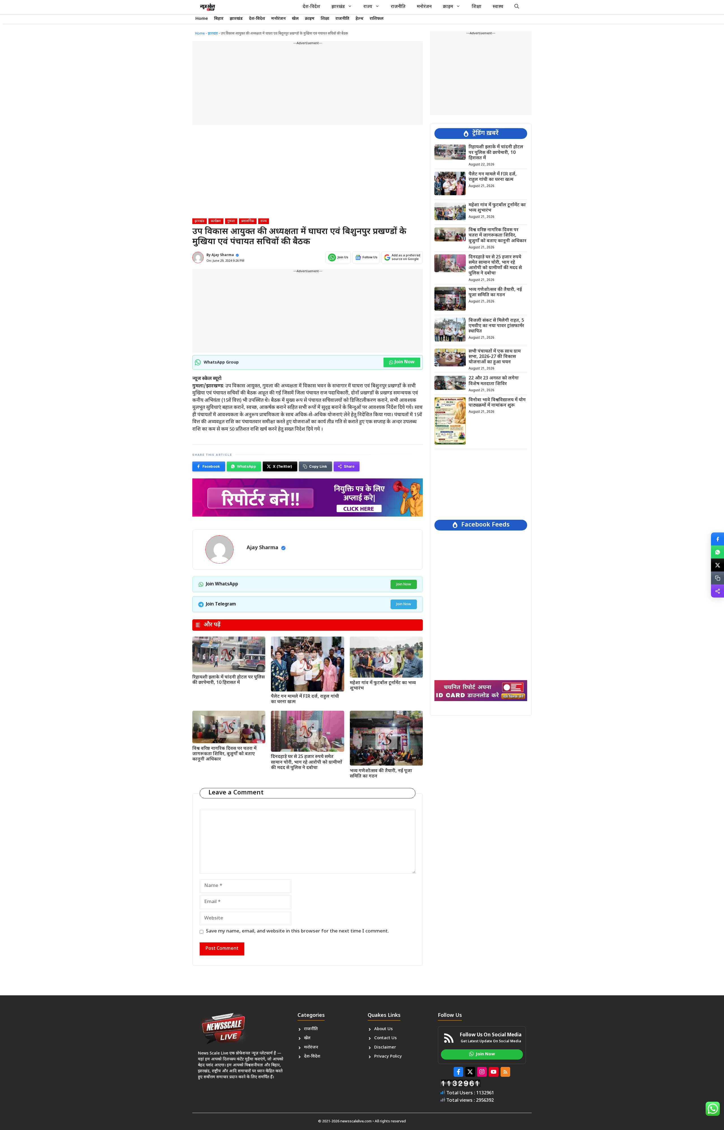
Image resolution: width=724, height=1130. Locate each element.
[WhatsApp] (717, 551)
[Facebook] (717, 538)
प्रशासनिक (247, 221)
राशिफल (376, 19)
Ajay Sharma (223, 255)
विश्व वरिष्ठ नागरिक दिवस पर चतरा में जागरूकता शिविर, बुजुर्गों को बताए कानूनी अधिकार (224, 754)
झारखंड (338, 7)
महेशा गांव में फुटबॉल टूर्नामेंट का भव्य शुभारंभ (383, 685)
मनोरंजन (424, 7)
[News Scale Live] (207, 7)
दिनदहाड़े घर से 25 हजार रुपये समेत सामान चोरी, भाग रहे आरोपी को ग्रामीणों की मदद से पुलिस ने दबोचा (306, 762)
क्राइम (448, 7)
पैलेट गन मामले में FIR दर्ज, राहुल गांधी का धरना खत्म (305, 699)
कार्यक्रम (216, 221)
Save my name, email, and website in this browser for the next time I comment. (297, 931)
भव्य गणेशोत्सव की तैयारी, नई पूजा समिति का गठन (381, 773)
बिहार (218, 19)
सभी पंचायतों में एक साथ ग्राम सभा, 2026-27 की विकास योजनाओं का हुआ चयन (495, 356)
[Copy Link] (717, 578)
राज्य (367, 7)
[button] (517, 7)
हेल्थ (359, 19)
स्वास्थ (498, 7)
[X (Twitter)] (717, 565)
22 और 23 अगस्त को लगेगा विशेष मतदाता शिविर (494, 381)
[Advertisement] (307, 85)
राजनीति (398, 7)
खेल (295, 19)
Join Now (405, 362)
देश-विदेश (311, 7)
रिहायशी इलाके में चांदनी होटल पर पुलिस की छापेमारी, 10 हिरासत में (228, 680)
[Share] (717, 591)
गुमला (231, 221)
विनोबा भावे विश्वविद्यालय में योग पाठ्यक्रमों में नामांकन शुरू (497, 402)
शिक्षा (476, 7)
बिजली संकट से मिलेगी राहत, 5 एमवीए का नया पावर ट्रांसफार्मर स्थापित (496, 325)
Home (201, 19)
